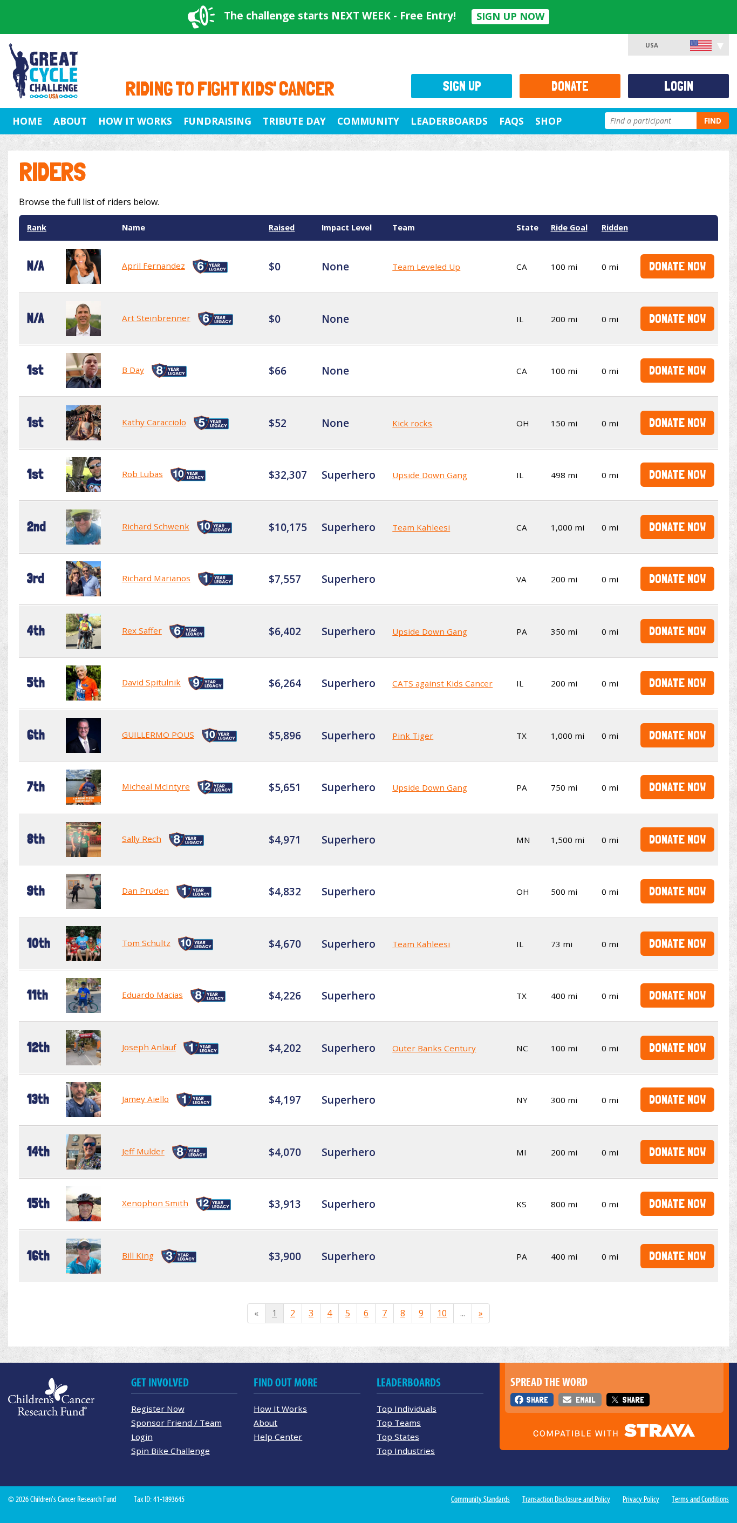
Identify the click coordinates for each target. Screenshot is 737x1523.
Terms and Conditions (700, 1499)
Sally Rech (141, 838)
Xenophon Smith (155, 1203)
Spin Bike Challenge (170, 1450)
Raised (282, 227)
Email (585, 1400)
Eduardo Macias (152, 994)
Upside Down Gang (429, 475)
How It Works (135, 120)
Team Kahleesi (421, 527)
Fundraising (217, 120)
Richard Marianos (156, 578)
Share (537, 1400)
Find (712, 120)
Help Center (278, 1436)
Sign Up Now (510, 16)
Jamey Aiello (145, 1098)
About (70, 120)
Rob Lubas (142, 473)
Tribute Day (294, 120)
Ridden (615, 227)
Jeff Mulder (143, 1151)
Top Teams (399, 1422)
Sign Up (461, 86)
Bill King (138, 1255)
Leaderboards (449, 120)
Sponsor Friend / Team (176, 1422)
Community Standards (480, 1499)
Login (678, 86)
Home (27, 120)
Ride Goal (569, 227)
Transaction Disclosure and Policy (566, 1499)
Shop (548, 120)
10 (442, 1313)
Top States (398, 1436)
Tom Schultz (146, 942)
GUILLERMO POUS (158, 734)
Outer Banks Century (434, 1048)
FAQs (511, 120)
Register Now (158, 1408)
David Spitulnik (151, 682)
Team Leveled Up (426, 266)
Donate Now (677, 266)
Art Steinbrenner (156, 317)
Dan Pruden (145, 890)
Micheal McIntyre (156, 786)
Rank (36, 227)
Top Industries (406, 1450)
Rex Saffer (142, 630)
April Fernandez (153, 265)
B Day (133, 369)
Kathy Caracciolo (154, 422)
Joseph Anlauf (149, 1047)
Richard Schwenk (155, 526)
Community (368, 120)
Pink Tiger (412, 735)
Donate (570, 86)
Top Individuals (406, 1408)
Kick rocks (412, 423)
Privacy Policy (641, 1499)
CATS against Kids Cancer (442, 683)
